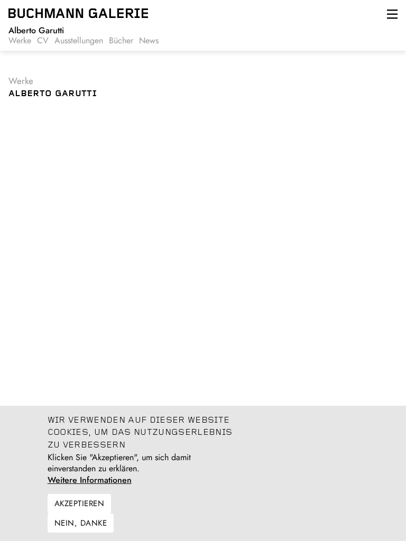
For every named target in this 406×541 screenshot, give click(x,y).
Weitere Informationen (90, 480)
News (149, 40)
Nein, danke (80, 523)
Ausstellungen (78, 40)
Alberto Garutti (36, 30)
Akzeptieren (79, 503)
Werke (19, 40)
